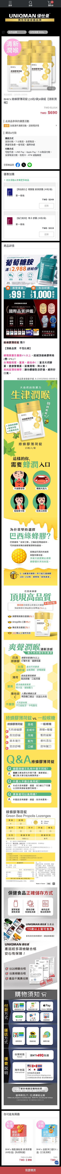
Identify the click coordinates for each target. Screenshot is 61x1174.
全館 (6, 125)
